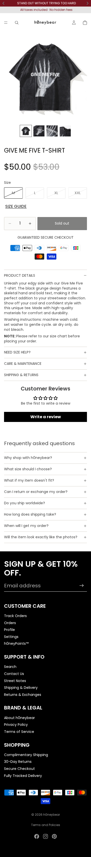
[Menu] (6, 22)
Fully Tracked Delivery (23, 775)
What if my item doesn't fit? (29, 480)
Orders (10, 622)
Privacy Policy (16, 724)
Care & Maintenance (22, 363)
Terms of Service (19, 731)
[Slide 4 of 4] (65, 130)
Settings (11, 636)
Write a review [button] (45, 417)
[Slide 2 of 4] (38, 130)
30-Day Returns (18, 761)
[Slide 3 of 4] (52, 130)
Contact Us (14, 673)
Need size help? (17, 352)
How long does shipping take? (30, 514)
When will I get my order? (26, 525)
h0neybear (51, 814)
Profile (9, 629)
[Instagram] (45, 836)
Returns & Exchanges (22, 694)
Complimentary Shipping (26, 754)
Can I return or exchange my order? (35, 491)
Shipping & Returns (21, 374)
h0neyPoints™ (16, 643)
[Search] (16, 22)
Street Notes (15, 680)
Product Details (19, 275)
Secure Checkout (19, 768)
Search (10, 666)
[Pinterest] (54, 836)
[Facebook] (37, 836)
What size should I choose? (28, 469)
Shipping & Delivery (21, 687)
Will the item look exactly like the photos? (40, 537)
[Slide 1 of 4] (25, 130)
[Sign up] (81, 585)
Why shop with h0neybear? (28, 457)
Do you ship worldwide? (24, 503)
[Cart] (84, 22)
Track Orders (15, 615)
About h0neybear (19, 717)
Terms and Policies (45, 825)
